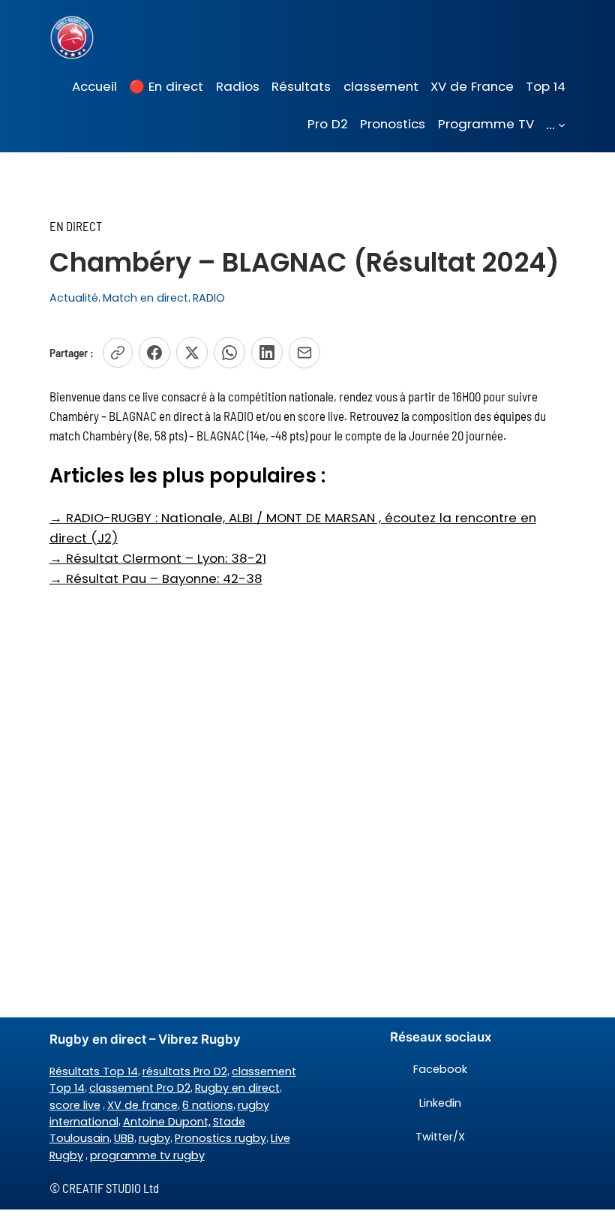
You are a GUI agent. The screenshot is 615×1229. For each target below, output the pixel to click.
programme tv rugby (147, 1155)
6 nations (207, 1105)
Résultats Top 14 (94, 1071)
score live (75, 1105)
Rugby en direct (237, 1087)
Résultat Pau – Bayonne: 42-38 (156, 578)
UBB (124, 1138)
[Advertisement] (307, 707)
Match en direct (145, 297)
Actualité (74, 297)
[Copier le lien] (118, 353)
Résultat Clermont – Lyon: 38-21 (158, 558)
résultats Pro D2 (184, 1071)
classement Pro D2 (139, 1087)
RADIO (209, 297)
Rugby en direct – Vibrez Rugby (145, 1039)
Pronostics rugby (220, 1138)
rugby (154, 1138)
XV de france (142, 1105)
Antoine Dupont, (167, 1121)
